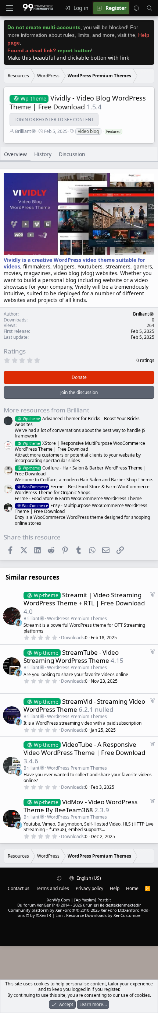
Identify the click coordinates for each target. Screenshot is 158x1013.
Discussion (72, 154)
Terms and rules (52, 888)
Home (132, 888)
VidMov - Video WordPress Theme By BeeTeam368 (80, 806)
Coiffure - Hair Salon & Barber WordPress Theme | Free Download (80, 471)
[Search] (150, 8)
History (42, 154)
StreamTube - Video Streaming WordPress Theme (71, 656)
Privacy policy (89, 888)
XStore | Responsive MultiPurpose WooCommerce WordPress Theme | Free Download (80, 446)
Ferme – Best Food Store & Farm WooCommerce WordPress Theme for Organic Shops (82, 489)
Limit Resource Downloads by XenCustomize (97, 915)
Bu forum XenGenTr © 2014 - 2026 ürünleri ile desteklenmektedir (79, 905)
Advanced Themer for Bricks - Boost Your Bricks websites (77, 421)
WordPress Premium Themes (77, 618)
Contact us (18, 888)
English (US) (88, 878)
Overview (15, 154)
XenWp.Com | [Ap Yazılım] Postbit (79, 900)
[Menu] (9, 8)
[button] (136, 8)
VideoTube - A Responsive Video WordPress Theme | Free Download (84, 748)
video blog (88, 131)
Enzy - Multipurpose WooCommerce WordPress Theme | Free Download (81, 508)
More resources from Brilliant (46, 410)
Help (114, 888)
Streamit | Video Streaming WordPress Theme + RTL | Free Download (84, 599)
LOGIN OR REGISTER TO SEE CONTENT (54, 120)
